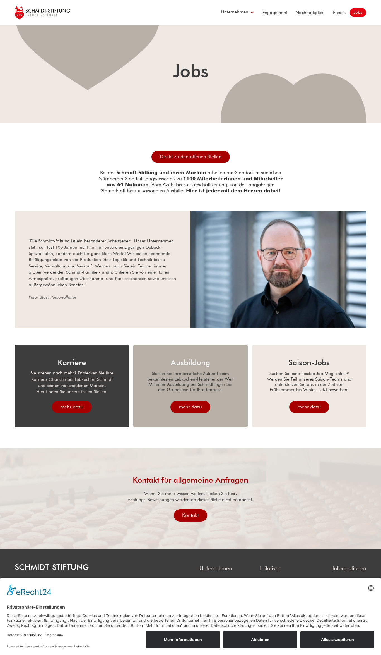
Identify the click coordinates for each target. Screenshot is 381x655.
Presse (339, 13)
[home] (42, 13)
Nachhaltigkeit (310, 13)
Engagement (275, 13)
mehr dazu (71, 407)
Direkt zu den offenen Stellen (190, 156)
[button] (237, 12)
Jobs (358, 12)
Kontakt (190, 515)
